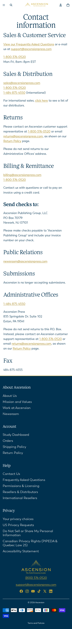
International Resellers (20, 498)
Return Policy (12, 141)
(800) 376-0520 (36, 578)
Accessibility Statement (21, 551)
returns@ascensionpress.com (23, 136)
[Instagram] (27, 591)
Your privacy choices (18, 519)
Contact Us (11, 474)
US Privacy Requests (18, 525)
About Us (10, 396)
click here (41, 100)
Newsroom (11, 414)
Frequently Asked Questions (24, 480)
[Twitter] (45, 591)
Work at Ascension (17, 408)
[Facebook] (21, 591)
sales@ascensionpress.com (21, 83)
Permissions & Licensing (21, 486)
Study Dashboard (16, 435)
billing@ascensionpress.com (22, 175)
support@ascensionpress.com (31, 49)
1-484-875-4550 (14, 93)
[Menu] (4, 5)
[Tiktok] (39, 591)
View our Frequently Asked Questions (28, 44)
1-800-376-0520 (14, 57)
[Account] (60, 5)
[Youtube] (33, 591)
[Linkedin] (51, 591)
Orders (8, 441)
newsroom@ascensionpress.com (25, 261)
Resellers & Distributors (20, 492)
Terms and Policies (36, 623)
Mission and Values (17, 402)
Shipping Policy (14, 447)
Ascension (39, 602)
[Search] (11, 5)
